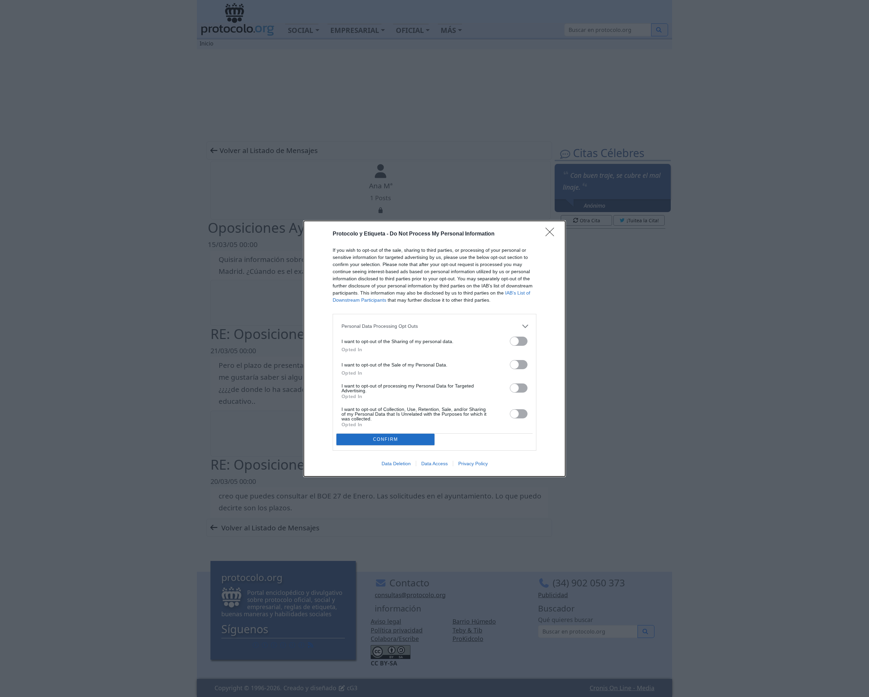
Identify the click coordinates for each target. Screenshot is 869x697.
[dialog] (434, 348)
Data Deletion (396, 463)
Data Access (434, 463)
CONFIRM (385, 439)
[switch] (519, 341)
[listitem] (434, 326)
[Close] (552, 234)
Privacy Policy (473, 463)
